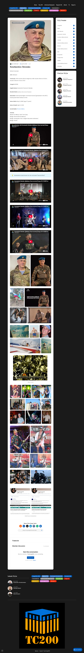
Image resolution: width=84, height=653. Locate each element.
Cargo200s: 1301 (13, 8)
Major (58, 28)
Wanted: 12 (63, 10)
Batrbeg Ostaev (17, 588)
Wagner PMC (60, 57)
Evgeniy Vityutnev (67, 79)
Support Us (59, 5)
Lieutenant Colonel (61, 34)
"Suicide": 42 (28, 10)
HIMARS (59, 60)
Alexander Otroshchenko (19, 582)
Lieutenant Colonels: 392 (34, 8)
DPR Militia (59, 66)
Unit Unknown (60, 31)
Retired (59, 46)
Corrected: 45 (55, 8)
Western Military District (62, 43)
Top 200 (41, 5)
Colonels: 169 (46, 8)
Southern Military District (62, 37)
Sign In (73, 5)
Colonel (59, 40)
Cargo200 (59, 25)
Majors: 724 (23, 8)
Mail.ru (23, 109)
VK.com (19, 109)
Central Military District (62, 63)
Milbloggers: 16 (53, 10)
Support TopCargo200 (44, 651)
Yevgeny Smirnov (67, 85)
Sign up (36, 651)
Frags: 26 (36, 10)
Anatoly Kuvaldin (67, 102)
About (65, 5)
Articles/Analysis (50, 5)
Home (35, 5)
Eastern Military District (62, 48)
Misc (58, 51)
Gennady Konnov (67, 96)
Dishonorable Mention (18, 22)
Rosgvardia (59, 54)
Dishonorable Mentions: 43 (16, 10)
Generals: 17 (44, 10)
